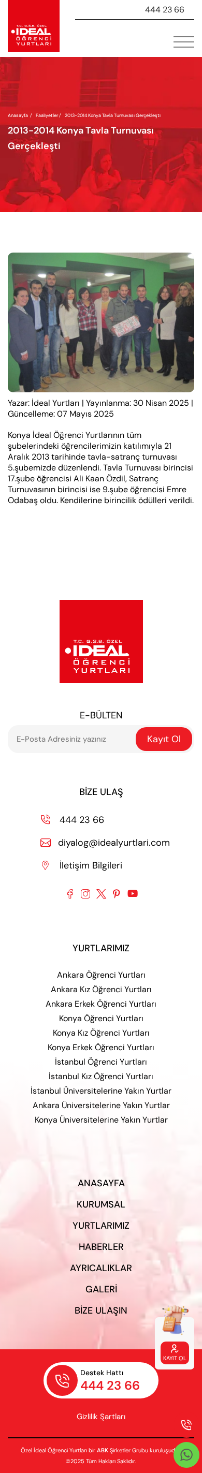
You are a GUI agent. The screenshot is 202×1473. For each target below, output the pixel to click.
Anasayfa (18, 115)
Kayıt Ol (164, 739)
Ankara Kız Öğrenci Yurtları (101, 989)
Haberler (101, 1247)
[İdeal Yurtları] (34, 26)
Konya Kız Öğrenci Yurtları (101, 1032)
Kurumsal (101, 1204)
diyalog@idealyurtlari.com (105, 842)
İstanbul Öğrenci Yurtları (101, 1061)
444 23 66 (164, 9)
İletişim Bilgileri (82, 865)
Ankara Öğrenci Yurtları (101, 974)
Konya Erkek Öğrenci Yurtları (101, 1047)
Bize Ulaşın (101, 1310)
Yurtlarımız (101, 1225)
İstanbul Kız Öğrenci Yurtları (101, 1076)
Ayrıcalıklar (101, 1268)
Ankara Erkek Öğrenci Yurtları (101, 1003)
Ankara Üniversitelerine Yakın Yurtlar (101, 1105)
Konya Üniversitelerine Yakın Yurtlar (101, 1119)
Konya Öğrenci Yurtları (101, 1018)
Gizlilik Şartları (101, 1416)
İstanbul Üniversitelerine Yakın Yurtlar (101, 1090)
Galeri (101, 1289)
